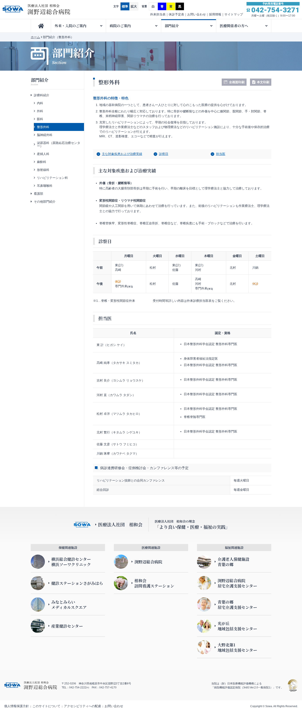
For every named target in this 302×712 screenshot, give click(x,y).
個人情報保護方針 (16, 706)
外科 (40, 111)
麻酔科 (41, 162)
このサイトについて (46, 706)
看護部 (38, 193)
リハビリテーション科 (52, 177)
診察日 (163, 154)
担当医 (220, 154)
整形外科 (43, 127)
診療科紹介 (41, 95)
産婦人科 (43, 154)
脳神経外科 (44, 135)
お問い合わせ (196, 14)
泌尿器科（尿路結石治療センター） (58, 144)
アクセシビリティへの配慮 (82, 706)
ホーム (35, 37)
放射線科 (43, 170)
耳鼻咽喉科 (44, 185)
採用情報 (215, 14)
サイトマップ (233, 14)
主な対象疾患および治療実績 (122, 154)
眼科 (40, 119)
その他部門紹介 (44, 201)
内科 (40, 103)
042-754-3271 (275, 9)
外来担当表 (158, 14)
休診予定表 (176, 14)
